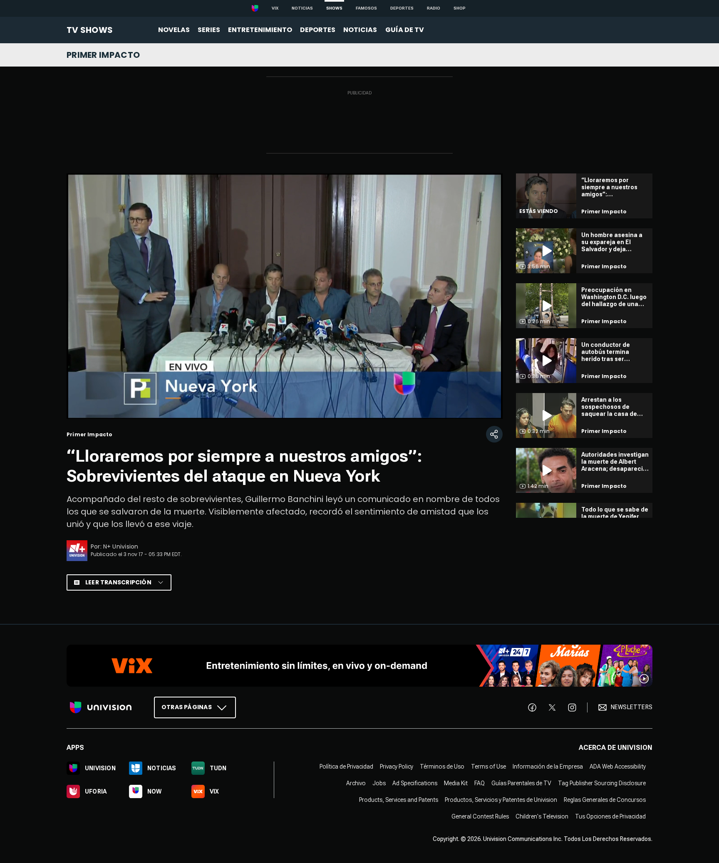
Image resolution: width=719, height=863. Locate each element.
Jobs (379, 782)
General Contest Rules (480, 816)
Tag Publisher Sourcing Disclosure (602, 782)
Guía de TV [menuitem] (404, 30)
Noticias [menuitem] (360, 30)
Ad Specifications (414, 782)
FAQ (479, 782)
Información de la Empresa (548, 766)
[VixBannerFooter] (359, 666)
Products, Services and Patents (398, 799)
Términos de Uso (442, 766)
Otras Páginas (186, 706)
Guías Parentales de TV (521, 782)
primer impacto (103, 55)
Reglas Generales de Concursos (605, 799)
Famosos (366, 8)
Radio (433, 8)
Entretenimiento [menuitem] (260, 30)
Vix (275, 8)
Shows (334, 8)
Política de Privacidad (346, 766)
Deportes (402, 8)
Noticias (302, 8)
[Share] (494, 434)
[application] (285, 296)
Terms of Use (488, 766)
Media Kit (456, 782)
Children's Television (542, 816)
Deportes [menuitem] (317, 30)
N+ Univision (121, 546)
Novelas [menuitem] (174, 30)
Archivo (356, 782)
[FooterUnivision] (100, 707)
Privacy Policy (396, 766)
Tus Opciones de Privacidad (610, 816)
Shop (460, 8)
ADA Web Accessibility (618, 766)
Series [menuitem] (209, 30)
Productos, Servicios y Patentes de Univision (501, 799)
